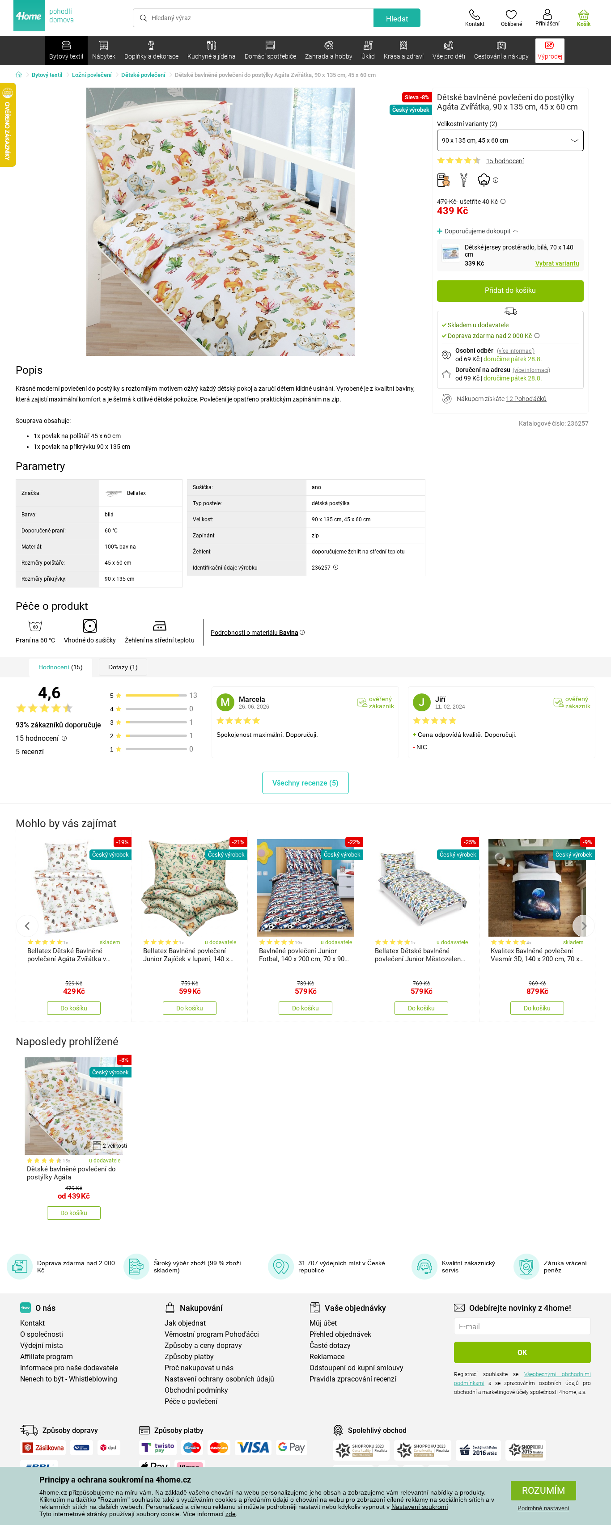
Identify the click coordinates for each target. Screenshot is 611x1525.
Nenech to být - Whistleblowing (68, 1379)
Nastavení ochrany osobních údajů (219, 1379)
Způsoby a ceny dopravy (203, 1345)
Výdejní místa (41, 1345)
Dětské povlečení (143, 75)
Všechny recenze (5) (305, 783)
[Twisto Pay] (158, 1447)
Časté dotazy (330, 1345)
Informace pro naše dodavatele (69, 1367)
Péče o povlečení (191, 1401)
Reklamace (327, 1356)
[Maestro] (192, 1447)
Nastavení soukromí (419, 1506)
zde (230, 1513)
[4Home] (22, 75)
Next (584, 926)
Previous (27, 926)
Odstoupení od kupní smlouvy (356, 1367)
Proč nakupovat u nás (199, 1367)
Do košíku (73, 1008)
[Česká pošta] (81, 1447)
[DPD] (109, 1447)
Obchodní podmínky (196, 1390)
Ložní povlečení (91, 75)
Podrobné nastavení (543, 1508)
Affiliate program (46, 1356)
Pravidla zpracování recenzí (353, 1379)
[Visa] (253, 1447)
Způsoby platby (189, 1356)
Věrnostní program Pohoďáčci (212, 1334)
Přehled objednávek (340, 1334)
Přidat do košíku (510, 290)
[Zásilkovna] (43, 1447)
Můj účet (323, 1323)
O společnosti (41, 1334)
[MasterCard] (219, 1447)
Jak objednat (185, 1323)
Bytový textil (47, 75)
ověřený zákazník (381, 702)
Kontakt (32, 1323)
